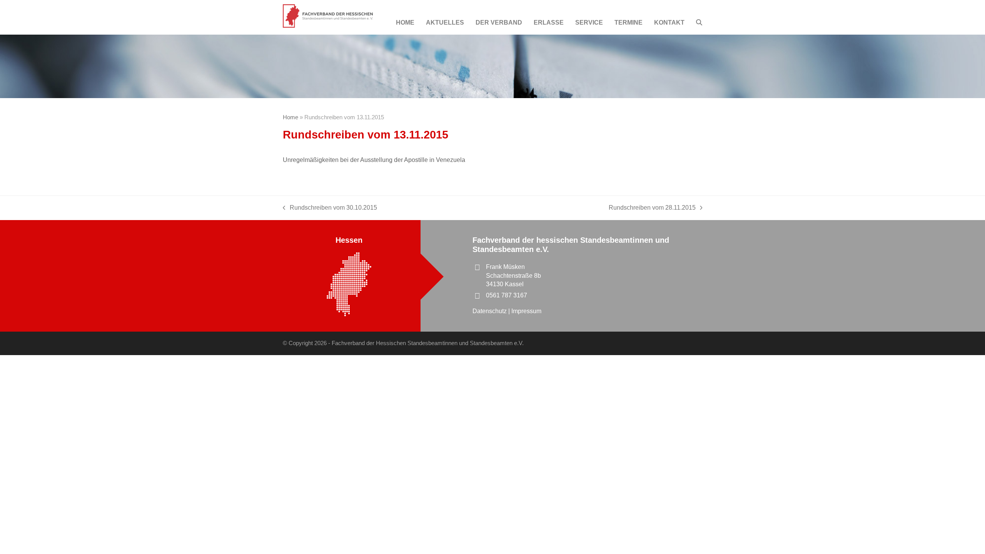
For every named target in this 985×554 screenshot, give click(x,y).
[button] (699, 22)
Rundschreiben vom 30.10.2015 (330, 208)
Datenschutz (490, 311)
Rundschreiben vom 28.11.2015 (652, 208)
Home (290, 117)
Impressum (526, 311)
